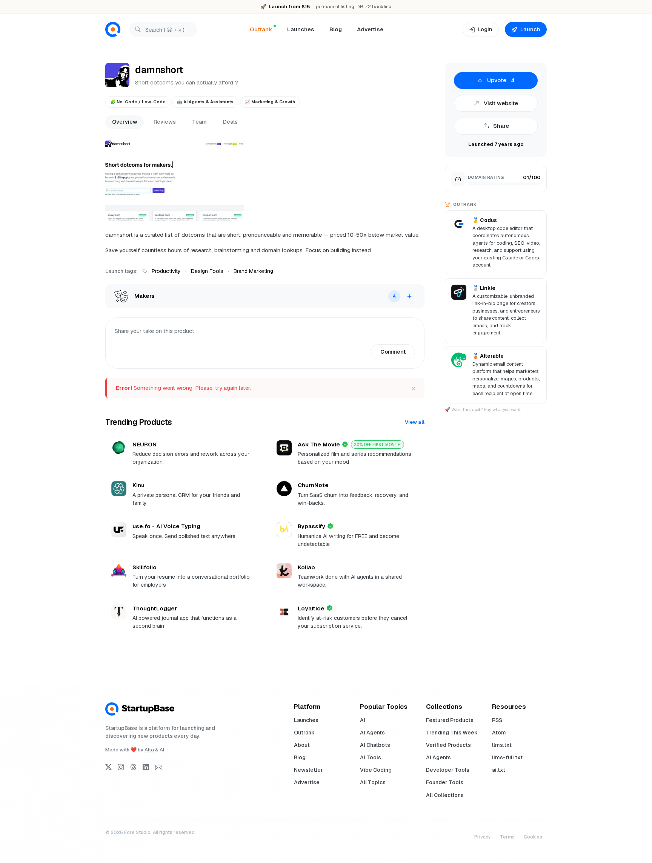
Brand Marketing (253, 271)
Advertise (370, 29)
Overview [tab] (124, 121)
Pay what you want (502, 409)
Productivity (166, 271)
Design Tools (207, 271)
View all (414, 422)
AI (362, 720)
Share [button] (500, 125)
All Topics (373, 782)
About (302, 745)
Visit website (500, 103)
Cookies (533, 837)
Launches (300, 29)
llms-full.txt (507, 757)
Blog (335, 29)
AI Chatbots (375, 745)
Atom (499, 732)
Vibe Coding (376, 769)
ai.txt (498, 769)
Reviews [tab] (165, 121)
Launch (530, 29)
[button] (174, 179)
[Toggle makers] (409, 296)
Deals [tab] (230, 121)
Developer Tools (447, 769)
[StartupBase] (112, 29)
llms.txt (502, 745)
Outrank (304, 732)
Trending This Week (452, 732)
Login (485, 29)
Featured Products (450, 720)
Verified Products (448, 745)
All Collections (445, 795)
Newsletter (308, 769)
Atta (149, 750)
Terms (507, 837)
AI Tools (370, 757)
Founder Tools (444, 782)
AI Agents (372, 732)
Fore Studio (137, 832)
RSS (497, 720)
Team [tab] (199, 121)
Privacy (482, 837)
